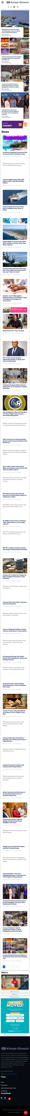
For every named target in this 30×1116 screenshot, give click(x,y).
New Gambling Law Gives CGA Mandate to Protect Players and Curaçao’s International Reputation (15, 413)
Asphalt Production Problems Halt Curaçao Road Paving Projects (13, 766)
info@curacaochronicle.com (10, 1074)
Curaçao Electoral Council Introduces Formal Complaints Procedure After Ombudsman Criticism (10, 112)
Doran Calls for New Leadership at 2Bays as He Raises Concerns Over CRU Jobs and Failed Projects (15, 468)
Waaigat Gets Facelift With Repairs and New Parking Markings (14, 847)
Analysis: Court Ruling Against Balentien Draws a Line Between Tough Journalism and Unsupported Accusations (15, 298)
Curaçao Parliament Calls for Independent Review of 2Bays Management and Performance (10, 85)
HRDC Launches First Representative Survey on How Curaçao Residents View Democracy (15, 440)
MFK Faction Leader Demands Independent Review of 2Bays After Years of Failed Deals (14, 359)
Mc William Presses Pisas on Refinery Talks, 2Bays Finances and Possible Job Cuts (14, 522)
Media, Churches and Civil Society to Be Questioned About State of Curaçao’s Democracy (14, 793)
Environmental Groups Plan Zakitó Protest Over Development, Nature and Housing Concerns (15, 658)
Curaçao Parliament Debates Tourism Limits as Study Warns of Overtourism (15, 630)
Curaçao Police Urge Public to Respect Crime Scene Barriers (15, 603)
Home (2, 1082)
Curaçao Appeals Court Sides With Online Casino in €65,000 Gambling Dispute (13, 181)
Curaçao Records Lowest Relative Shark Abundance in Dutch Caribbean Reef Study (14, 685)
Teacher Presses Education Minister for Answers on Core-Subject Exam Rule (14, 712)
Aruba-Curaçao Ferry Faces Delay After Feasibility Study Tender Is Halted (13, 208)
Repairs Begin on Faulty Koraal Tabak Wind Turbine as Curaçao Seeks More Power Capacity (14, 243)
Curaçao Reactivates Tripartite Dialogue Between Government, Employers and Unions (12, 820)
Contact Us (4, 1091)
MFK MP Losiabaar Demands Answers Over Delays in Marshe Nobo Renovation (15, 548)
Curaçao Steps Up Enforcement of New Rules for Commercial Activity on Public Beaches (14, 739)
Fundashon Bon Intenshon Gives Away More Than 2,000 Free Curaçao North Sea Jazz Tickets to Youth (14, 270)
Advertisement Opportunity (8, 1088)
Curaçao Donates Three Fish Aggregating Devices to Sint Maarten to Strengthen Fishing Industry (14, 875)
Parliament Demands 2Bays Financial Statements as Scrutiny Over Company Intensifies (15, 386)
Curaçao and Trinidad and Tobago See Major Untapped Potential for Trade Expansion (15, 576)
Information (4, 1085)
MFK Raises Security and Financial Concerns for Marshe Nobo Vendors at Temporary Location (15, 495)
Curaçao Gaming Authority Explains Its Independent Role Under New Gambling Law (12, 58)
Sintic (21, 1112)
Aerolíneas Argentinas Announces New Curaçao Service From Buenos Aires (15, 153)
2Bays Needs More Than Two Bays (13, 331)
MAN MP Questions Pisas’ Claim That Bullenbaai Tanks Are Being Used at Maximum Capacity (11, 31)
